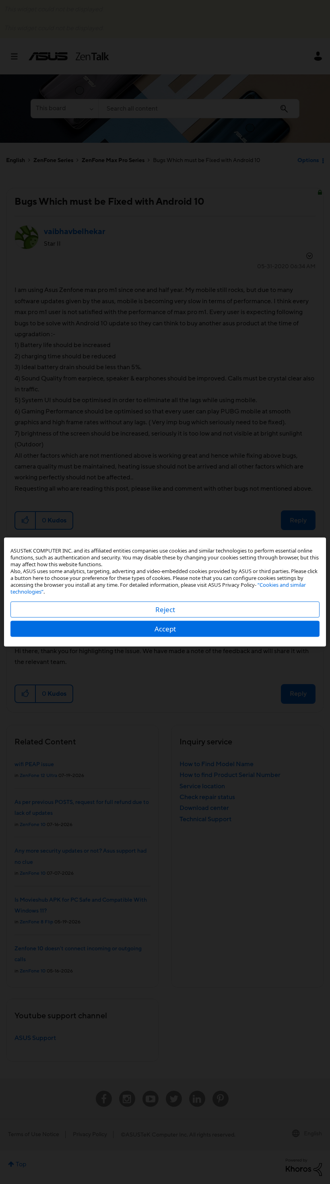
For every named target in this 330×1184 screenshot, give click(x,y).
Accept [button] (165, 628)
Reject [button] (165, 609)
